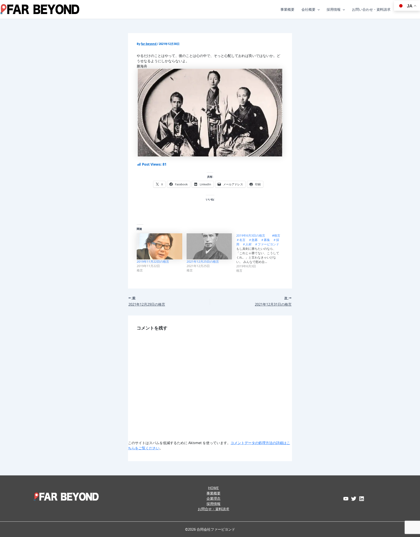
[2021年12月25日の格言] (209, 246)
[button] (317, 9)
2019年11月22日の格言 (153, 261)
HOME (213, 488)
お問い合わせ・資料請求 (371, 9)
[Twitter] (353, 498)
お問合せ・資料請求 (213, 509)
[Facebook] (345, 498)
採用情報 (334, 9)
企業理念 (213, 498)
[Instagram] (361, 498)
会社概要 (308, 9)
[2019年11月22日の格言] (159, 246)
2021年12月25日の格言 (203, 261)
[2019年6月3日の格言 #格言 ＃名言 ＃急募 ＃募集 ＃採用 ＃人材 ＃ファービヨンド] (261, 253)
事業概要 (287, 9)
